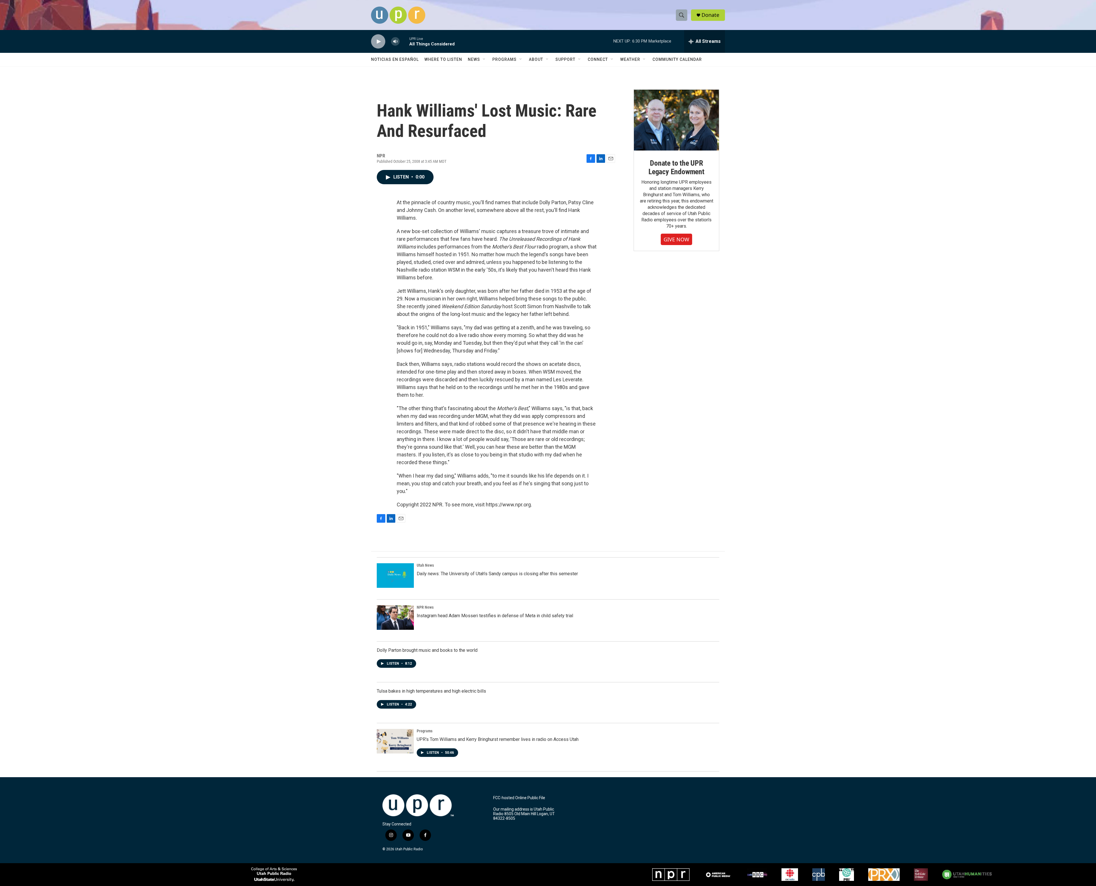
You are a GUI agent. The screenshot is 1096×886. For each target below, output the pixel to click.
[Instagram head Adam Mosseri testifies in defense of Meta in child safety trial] (395, 617)
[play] (378, 41)
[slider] (404, 41)
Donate (710, 15)
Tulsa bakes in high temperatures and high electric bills (431, 691)
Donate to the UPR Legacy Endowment (676, 167)
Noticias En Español (395, 59)
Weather (630, 59)
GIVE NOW (676, 239)
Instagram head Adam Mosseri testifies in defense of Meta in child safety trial (495, 615)
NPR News (425, 607)
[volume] (395, 41)
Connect (598, 59)
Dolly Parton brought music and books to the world (427, 650)
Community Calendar (677, 59)
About (536, 59)
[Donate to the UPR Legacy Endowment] (676, 120)
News (474, 59)
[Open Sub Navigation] (484, 59)
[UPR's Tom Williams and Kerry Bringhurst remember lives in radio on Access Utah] (395, 741)
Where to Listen (443, 59)
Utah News (425, 565)
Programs (504, 59)
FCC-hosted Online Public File (519, 798)
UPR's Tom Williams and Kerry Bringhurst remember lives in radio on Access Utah (498, 739)
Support (565, 59)
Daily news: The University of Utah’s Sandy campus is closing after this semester (497, 573)
